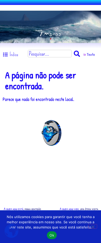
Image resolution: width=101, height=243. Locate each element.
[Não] (92, 226)
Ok (51, 235)
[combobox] (50, 53)
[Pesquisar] (78, 53)
